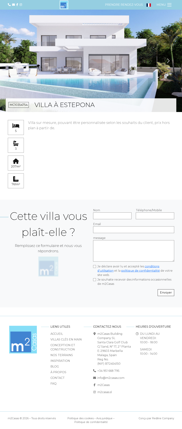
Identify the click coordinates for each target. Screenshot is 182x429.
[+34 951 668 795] (9, 4)
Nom (96, 210)
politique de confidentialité (140, 270)
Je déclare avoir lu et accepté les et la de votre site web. (135, 271)
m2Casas (103, 385)
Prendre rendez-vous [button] (124, 4)
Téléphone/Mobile (149, 210)
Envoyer (166, 292)
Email (97, 224)
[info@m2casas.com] (14, 4)
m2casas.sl (104, 392)
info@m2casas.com (110, 378)
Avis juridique (104, 418)
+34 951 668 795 (108, 370)
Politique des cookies (80, 418)
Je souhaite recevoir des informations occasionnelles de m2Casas (134, 282)
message (99, 238)
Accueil (56, 333)
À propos (58, 372)
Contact (57, 378)
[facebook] (17, 4)
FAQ (53, 383)
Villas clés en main (66, 339)
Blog (54, 366)
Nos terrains (61, 355)
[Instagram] (21, 4)
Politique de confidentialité (91, 422)
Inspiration (60, 361)
